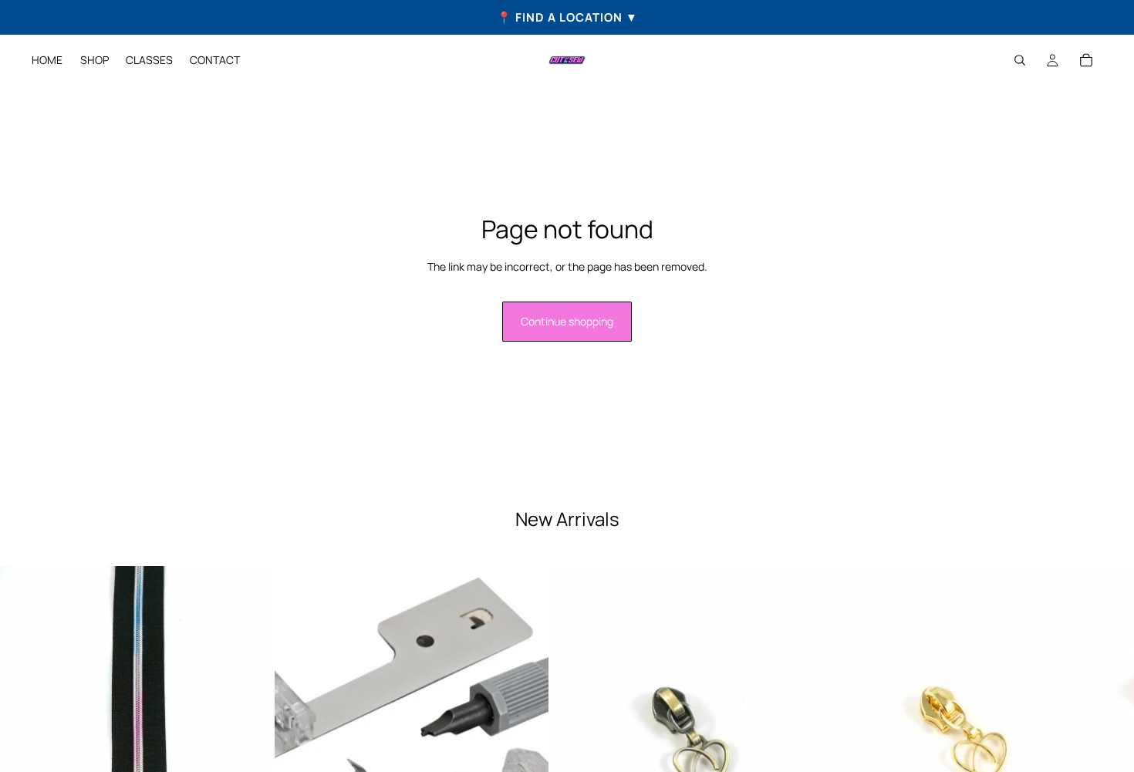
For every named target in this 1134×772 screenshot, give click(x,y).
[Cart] (1086, 60)
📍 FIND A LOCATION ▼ (567, 17)
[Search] (1020, 60)
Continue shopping (567, 321)
